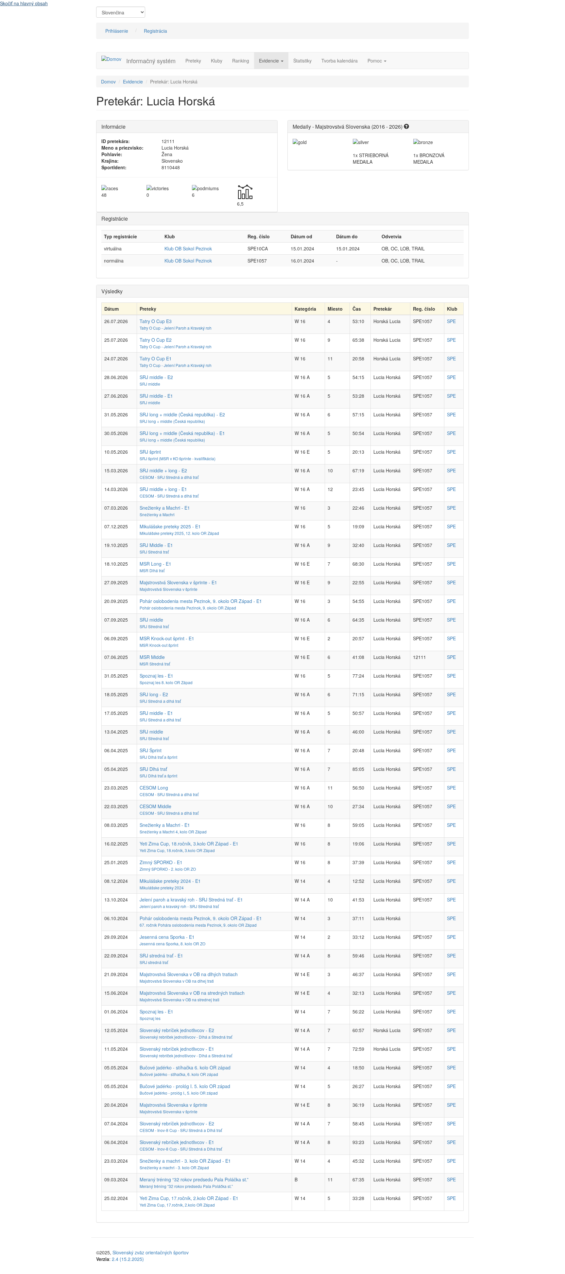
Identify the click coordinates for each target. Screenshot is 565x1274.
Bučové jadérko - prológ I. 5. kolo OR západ (185, 1086)
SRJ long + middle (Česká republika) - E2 (182, 414)
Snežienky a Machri (157, 514)
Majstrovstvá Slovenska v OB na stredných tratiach (192, 993)
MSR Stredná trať (155, 663)
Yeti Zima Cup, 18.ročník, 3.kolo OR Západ (177, 850)
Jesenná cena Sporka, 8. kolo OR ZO (172, 943)
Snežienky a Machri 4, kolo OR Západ (173, 831)
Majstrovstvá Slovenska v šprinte (168, 589)
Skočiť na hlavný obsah (24, 3)
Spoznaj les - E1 (156, 675)
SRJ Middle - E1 (156, 545)
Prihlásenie (116, 30)
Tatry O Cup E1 (156, 358)
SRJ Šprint (151, 750)
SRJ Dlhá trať (153, 769)
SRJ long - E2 (154, 694)
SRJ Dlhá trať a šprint (158, 757)
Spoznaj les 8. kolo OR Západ (166, 682)
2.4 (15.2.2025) (128, 1259)
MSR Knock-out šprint (159, 645)
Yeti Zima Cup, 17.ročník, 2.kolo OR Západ (177, 1205)
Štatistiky (302, 60)
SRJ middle (150, 384)
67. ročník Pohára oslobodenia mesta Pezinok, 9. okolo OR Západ (198, 925)
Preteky (193, 60)
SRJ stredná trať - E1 (161, 955)
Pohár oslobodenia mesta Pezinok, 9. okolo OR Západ (188, 607)
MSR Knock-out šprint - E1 (167, 638)
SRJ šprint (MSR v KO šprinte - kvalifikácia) (177, 458)
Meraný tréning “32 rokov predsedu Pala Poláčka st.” (194, 1179)
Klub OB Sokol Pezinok (188, 248)
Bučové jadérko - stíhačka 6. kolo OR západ (185, 1067)
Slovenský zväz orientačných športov (150, 1252)
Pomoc (375, 60)
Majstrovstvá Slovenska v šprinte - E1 (178, 582)
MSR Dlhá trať (152, 570)
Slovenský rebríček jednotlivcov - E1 (177, 1049)
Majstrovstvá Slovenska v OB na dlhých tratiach (189, 974)
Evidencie (269, 60)
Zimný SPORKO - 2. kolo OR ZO (168, 869)
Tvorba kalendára (339, 60)
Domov (108, 81)
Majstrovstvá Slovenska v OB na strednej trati (179, 999)
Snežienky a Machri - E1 (165, 507)
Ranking (240, 60)
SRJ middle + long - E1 (163, 489)
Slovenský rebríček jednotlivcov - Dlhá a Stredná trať (186, 1037)
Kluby (216, 60)
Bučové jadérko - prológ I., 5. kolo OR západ (179, 1093)
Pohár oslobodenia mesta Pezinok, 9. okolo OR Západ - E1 (201, 601)
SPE (451, 321)
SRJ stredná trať (154, 962)
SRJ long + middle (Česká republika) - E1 (182, 433)
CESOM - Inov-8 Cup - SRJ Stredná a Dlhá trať (181, 1130)
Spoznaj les (150, 1018)
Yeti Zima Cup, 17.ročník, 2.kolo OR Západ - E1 (189, 1198)
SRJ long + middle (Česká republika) (172, 421)
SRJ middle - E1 (156, 395)
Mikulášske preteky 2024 (162, 887)
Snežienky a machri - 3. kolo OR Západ (174, 1167)
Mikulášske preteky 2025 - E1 (170, 526)
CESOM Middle (155, 806)
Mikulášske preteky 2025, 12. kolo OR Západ (179, 533)
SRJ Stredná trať (154, 552)
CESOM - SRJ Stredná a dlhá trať (169, 477)
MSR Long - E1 (155, 563)
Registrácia (155, 30)
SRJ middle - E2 (156, 377)
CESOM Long (154, 787)
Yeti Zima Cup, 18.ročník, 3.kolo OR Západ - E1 (189, 843)
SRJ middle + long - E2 (163, 470)
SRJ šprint (150, 451)
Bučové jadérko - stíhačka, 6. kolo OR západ (179, 1074)
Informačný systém (151, 60)
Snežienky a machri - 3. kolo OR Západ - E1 (185, 1160)
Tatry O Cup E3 (156, 321)
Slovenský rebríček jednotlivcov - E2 (177, 1030)
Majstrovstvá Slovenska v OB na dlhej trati (177, 981)
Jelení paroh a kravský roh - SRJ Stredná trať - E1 (191, 899)
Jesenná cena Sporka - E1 (167, 937)
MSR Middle (152, 657)
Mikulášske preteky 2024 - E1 (170, 881)
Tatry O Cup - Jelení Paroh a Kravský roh (176, 328)
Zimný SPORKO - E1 (161, 862)
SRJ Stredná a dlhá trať (160, 701)
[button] (406, 126)
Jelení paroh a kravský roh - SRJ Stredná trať (179, 906)
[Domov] (113, 58)
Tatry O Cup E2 (156, 340)
